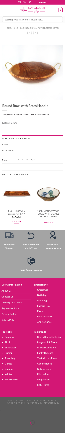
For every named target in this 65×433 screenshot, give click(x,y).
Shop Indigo (43, 379)
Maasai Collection (46, 347)
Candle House (44, 363)
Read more (48, 222)
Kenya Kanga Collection (49, 336)
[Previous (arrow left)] (3, 428)
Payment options (10, 308)
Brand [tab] (5, 144)
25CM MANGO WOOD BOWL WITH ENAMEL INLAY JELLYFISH (48, 214)
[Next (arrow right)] (12, 428)
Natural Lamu (44, 368)
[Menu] (4, 10)
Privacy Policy (9, 314)
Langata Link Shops (47, 342)
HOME (15, 28)
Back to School (44, 316)
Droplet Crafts (9, 122)
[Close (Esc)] (29, 415)
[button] (0, 410)
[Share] (20, 415)
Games (8, 363)
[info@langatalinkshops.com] (19, 2)
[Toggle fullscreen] (12, 415)
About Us (6, 290)
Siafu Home (43, 384)
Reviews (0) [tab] (8, 150)
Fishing (8, 352)
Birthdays (42, 295)
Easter (40, 311)
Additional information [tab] (16, 138)
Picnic (8, 342)
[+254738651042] (25, 2)
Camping (9, 336)
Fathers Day (43, 305)
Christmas (42, 289)
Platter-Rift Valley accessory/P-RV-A (16, 212)
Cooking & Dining (28, 28)
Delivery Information (12, 302)
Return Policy (9, 319)
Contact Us (7, 296)
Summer (9, 368)
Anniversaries (44, 321)
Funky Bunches (45, 352)
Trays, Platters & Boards (48, 28)
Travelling (10, 358)
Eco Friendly (11, 379)
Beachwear (10, 347)
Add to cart (16, 222)
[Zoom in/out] (3, 415)
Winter (8, 374)
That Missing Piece (47, 358)
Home (8, 28)
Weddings (42, 300)
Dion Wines (43, 374)
